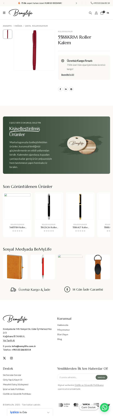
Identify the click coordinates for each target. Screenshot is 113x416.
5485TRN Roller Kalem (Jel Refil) (17, 229)
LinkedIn (65, 89)
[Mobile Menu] (4, 12)
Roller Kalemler (65, 31)
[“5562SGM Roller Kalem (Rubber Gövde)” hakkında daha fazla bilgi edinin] (57, 198)
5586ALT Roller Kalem (80, 229)
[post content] (17, 207)
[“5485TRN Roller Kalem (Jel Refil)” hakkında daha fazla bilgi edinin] (26, 198)
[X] (4, 358)
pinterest (71, 89)
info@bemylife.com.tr (24, 346)
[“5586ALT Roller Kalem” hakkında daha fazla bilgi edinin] (89, 198)
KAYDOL (101, 377)
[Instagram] (11, 358)
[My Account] (96, 13)
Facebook (60, 89)
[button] (4, 3)
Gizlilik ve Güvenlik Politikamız (89, 385)
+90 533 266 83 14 (21, 349)
